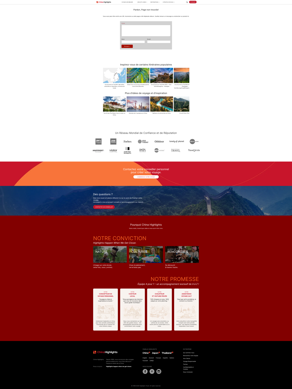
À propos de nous (168, 2)
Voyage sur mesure (127, 2)
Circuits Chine (141, 2)
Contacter (193, 2)
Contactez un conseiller (104, 207)
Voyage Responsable (189, 361)
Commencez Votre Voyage (146, 177)
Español (165, 358)
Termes (185, 364)
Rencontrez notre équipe (190, 355)
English (145, 358)
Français (158, 358)
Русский (145, 360)
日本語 (152, 360)
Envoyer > (127, 46)
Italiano (172, 358)
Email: (149, 39)
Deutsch (151, 358)
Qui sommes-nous (188, 352)
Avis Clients (186, 358)
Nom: (123, 39)
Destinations (154, 2)
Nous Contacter (188, 372)
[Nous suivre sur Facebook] (145, 373)
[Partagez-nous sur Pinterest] (151, 373)
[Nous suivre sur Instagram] (158, 373)
